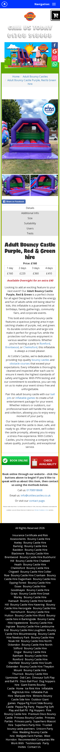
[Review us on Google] (55, 51)
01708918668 (34, 490)
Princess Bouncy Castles (28, 717)
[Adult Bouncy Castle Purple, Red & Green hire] (30, 136)
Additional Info (30, 213)
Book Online (19, 460)
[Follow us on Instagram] (55, 58)
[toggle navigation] (53, 4)
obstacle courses (20, 363)
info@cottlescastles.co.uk (36, 495)
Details (30, 208)
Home (16, 76)
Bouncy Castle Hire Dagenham (30, 577)
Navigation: (42, 4)
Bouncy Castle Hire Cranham (28, 575)
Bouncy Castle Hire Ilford (30, 615)
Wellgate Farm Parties (29, 736)
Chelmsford (30, 347)
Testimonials (33, 743)
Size (30, 218)
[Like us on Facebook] (55, 45)
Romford (45, 343)
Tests (30, 233)
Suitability (30, 223)
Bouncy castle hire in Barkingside (30, 617)
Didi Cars (25, 677)
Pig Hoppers (36, 710)
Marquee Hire (23, 696)
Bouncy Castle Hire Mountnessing (30, 632)
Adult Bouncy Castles (35, 76)
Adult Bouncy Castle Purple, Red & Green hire (31, 82)
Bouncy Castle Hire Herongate (29, 606)
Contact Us (34, 747)
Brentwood (12, 347)
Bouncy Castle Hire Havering (27, 604)
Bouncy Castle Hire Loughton (27, 630)
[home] (4, 4)
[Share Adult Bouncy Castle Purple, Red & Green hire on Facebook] (30, 202)
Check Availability (47, 462)
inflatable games (25, 398)
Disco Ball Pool (29, 681)
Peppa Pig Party (24, 707)
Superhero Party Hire (28, 725)
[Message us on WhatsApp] (55, 64)
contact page (37, 501)
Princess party (23, 721)
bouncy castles (40, 360)
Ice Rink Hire (32, 688)
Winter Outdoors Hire (41, 510)
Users (30, 228)
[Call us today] (30, 35)
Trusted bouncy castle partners (29, 726)
